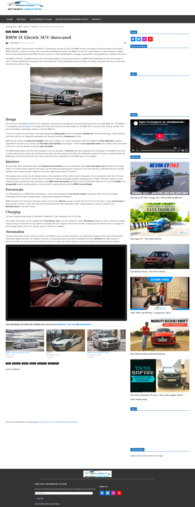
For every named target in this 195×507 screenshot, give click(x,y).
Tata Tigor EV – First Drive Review (146, 239)
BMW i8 (49, 353)
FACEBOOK (61, 324)
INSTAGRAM (85, 324)
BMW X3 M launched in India (97, 353)
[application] (159, 136)
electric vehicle (53, 363)
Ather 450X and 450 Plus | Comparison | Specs (150, 313)
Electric (26, 27)
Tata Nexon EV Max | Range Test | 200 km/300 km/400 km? (156, 198)
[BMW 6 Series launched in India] (25, 340)
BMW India (16, 363)
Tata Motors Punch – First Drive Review (148, 271)
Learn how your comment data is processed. (59, 422)
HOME (10, 19)
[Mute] (183, 150)
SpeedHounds (11, 27)
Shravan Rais (15, 43)
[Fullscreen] (186, 150)
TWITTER (71, 324)
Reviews (21, 19)
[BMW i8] (65, 340)
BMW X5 (29, 126)
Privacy (96, 19)
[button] (61, 312)
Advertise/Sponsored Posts (71, 19)
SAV (112, 124)
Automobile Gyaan (41, 19)
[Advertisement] (138, 7)
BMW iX (25, 363)
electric (33, 363)
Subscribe (40, 498)
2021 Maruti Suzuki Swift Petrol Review (148, 354)
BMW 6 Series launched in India (17, 353)
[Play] (133, 150)
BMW (20, 27)
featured (34, 27)
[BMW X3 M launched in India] (106, 340)
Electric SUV (42, 363)
